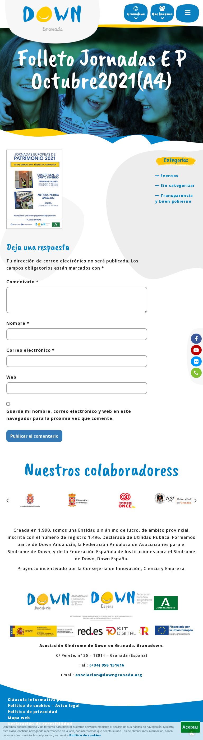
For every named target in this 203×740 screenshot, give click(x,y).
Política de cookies (85, 735)
